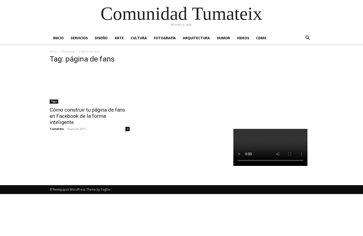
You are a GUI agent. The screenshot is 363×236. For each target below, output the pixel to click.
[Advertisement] (273, 87)
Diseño (101, 38)
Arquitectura (196, 38)
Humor (223, 38)
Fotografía (165, 38)
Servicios (79, 38)
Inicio (58, 38)
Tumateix (57, 129)
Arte (119, 38)
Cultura (139, 38)
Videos (243, 38)
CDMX (261, 38)
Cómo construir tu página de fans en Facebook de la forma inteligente (87, 116)
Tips (54, 101)
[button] (307, 38)
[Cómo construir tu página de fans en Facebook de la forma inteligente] (90, 86)
